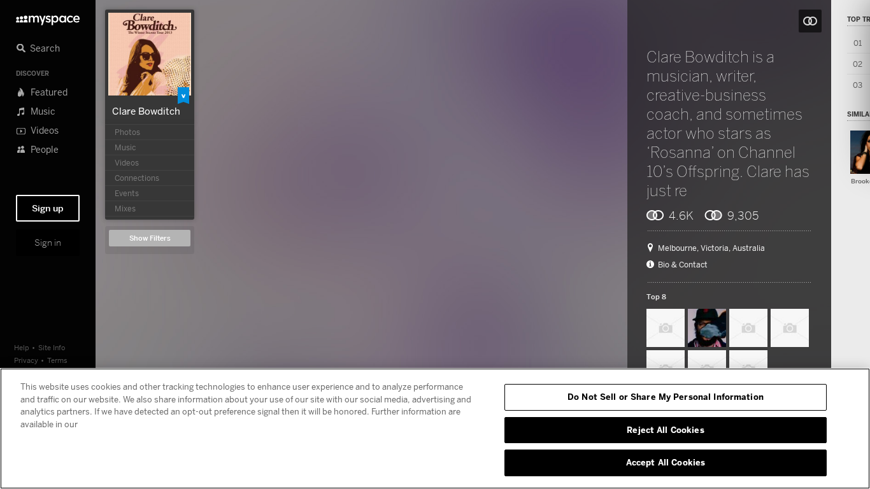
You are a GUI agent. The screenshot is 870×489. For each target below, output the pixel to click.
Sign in (47, 242)
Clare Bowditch (146, 110)
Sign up (48, 208)
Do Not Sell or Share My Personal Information (665, 396)
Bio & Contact (683, 265)
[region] (435, 428)
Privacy (26, 360)
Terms (57, 360)
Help (21, 347)
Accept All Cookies (665, 462)
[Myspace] (48, 16)
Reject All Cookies (665, 430)
